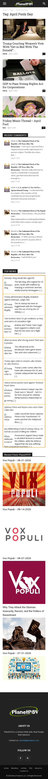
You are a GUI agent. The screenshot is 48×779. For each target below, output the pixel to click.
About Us (38, 771)
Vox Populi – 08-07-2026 (17, 560)
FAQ (30, 771)
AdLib (5, 54)
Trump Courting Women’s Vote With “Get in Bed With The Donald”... (23, 47)
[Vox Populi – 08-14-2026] (24, 557)
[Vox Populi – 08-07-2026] (24, 606)
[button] (4, 3)
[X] (27, 761)
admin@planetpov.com (29, 743)
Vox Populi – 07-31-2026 (17, 655)
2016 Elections (8, 39)
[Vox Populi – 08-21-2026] (24, 508)
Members (14, 771)
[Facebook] (20, 761)
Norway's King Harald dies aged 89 (19, 278)
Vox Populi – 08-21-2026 (17, 463)
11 (44, 54)
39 (44, 91)
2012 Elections (8, 79)
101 (43, 128)
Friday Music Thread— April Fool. (22, 122)
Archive (24, 771)
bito (4, 128)
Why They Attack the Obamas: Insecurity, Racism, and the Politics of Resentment (23, 613)
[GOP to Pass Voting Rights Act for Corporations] (24, 69)
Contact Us (24, 774)
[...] (41, 290)
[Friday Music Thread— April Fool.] (24, 106)
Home (5, 10)
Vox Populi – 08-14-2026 (17, 512)
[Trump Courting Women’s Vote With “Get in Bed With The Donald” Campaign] (24, 29)
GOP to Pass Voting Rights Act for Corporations (23, 85)
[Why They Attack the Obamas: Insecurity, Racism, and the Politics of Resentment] (24, 652)
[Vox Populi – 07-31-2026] (24, 682)
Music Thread (8, 116)
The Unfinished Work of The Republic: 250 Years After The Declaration (25, 144)
